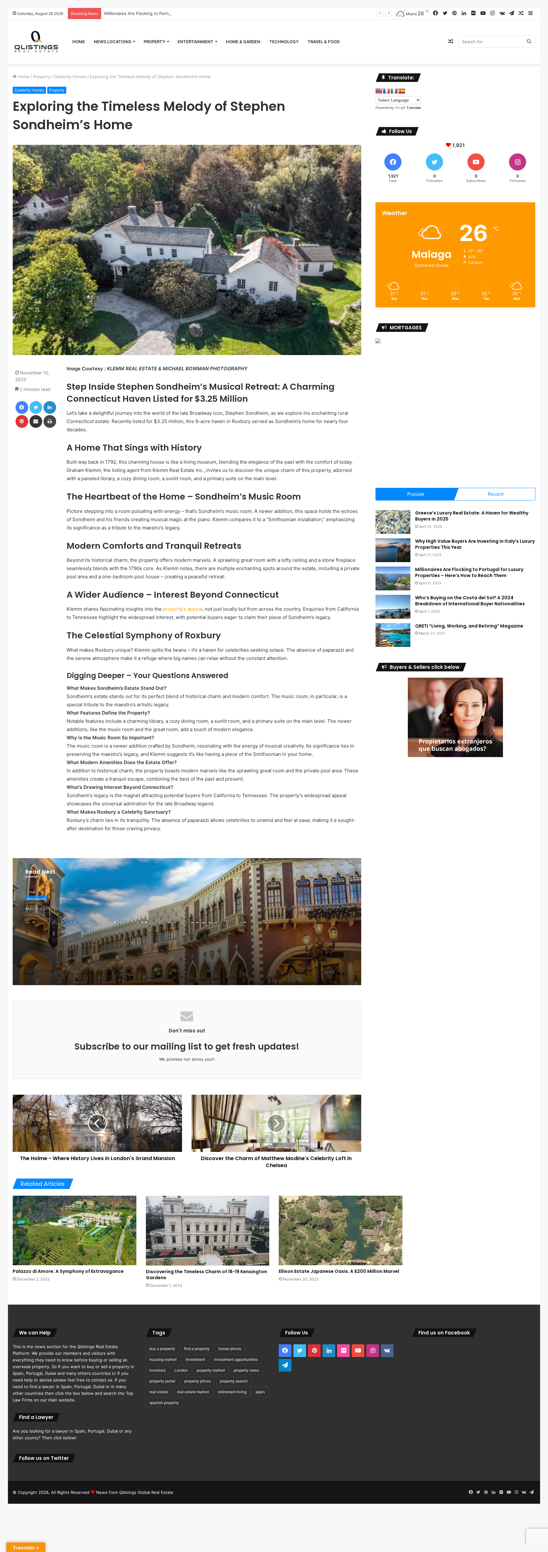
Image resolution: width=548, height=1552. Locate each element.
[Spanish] (401, 91)
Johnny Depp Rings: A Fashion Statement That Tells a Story (152, 922)
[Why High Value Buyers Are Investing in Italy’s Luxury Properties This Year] (392, 550)
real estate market (193, 1391)
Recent (496, 494)
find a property (197, 1348)
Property (154, 41)
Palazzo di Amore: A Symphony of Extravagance (68, 1271)
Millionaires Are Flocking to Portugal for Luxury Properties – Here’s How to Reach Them (469, 572)
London (181, 1370)
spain (260, 1391)
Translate (414, 108)
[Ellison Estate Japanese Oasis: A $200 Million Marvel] (340, 1230)
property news (246, 1370)
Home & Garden (243, 41)
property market (211, 1370)
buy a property (162, 1348)
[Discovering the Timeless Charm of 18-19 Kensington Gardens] (208, 1231)
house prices (230, 1348)
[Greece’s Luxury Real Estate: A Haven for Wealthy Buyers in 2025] (392, 522)
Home (78, 41)
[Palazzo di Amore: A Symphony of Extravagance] (74, 1230)
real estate (158, 1391)
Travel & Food (324, 41)
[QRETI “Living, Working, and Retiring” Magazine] (392, 635)
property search (234, 1381)
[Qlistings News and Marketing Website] (36, 41)
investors (157, 1370)
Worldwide (36, 896)
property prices (197, 1381)
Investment (195, 1359)
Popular (416, 494)
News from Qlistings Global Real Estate (134, 1492)
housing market (163, 1359)
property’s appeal (182, 609)
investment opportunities (236, 1359)
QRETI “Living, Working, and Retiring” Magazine (469, 626)
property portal (162, 1381)
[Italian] (394, 91)
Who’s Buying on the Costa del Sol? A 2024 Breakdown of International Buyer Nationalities (470, 601)
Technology (284, 41)
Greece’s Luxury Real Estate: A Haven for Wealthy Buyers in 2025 (471, 516)
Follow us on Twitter (44, 1458)
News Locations (112, 41)
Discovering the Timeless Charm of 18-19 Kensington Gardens (206, 1274)
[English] (378, 91)
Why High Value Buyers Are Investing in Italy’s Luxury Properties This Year (475, 544)
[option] (187, 921)
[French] (386, 91)
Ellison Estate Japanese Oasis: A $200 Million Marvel (339, 1271)
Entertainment (195, 41)
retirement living (232, 1391)
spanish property (164, 1402)
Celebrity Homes (70, 76)
